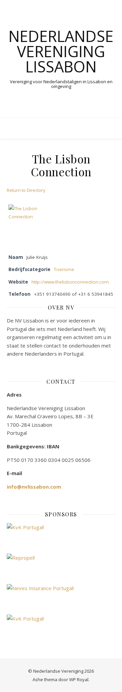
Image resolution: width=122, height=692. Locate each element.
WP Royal (78, 679)
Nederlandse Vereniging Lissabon (61, 51)
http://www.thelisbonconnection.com (70, 282)
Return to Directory (26, 190)
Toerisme (64, 269)
